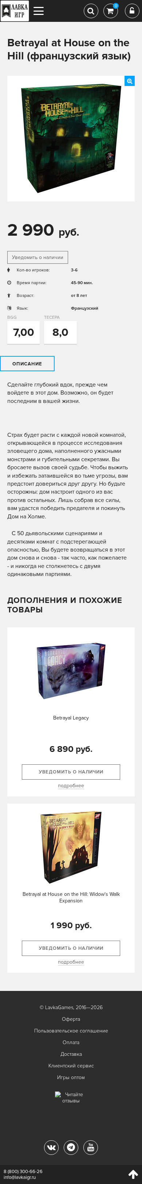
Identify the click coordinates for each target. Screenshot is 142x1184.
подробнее (71, 786)
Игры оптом (71, 1077)
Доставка (71, 1054)
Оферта (71, 1019)
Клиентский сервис (71, 1066)
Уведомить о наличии (37, 257)
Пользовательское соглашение (71, 1031)
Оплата (71, 1042)
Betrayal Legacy (71, 718)
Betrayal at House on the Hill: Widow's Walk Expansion (71, 897)
